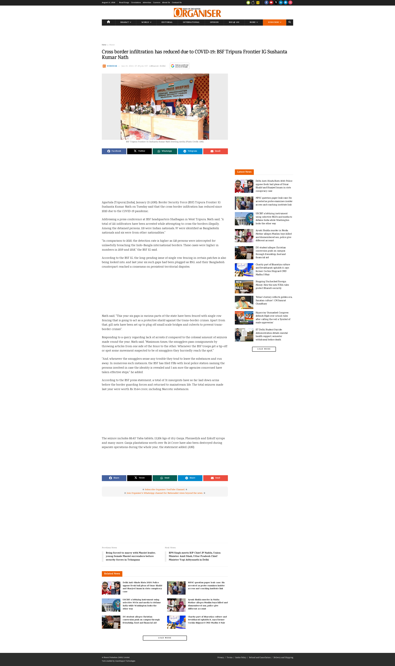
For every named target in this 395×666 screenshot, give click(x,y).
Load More (164, 638)
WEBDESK (112, 66)
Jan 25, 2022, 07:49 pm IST (134, 66)
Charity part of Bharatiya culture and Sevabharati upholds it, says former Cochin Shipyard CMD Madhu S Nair (207, 620)
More (253, 22)
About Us (166, 2)
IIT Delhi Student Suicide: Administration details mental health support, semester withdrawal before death (272, 335)
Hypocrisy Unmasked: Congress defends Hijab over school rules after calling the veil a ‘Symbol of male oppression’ (273, 318)
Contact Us (177, 2)
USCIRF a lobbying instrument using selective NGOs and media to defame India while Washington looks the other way (142, 604)
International (191, 22)
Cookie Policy (240, 657)
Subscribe (273, 22)
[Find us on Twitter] (276, 3)
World (145, 22)
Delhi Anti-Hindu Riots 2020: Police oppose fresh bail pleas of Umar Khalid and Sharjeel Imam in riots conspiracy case (142, 587)
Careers (156, 2)
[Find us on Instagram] (290, 3)
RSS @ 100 (234, 22)
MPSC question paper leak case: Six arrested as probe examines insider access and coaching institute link (206, 586)
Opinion (214, 22)
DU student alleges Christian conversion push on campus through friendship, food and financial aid (141, 620)
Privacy (220, 657)
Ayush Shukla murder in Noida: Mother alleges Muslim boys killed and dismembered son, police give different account (208, 604)
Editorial (167, 22)
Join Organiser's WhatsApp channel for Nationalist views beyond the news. (165, 493)
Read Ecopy (124, 2)
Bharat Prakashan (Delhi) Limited (116, 657)
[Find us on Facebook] (266, 3)
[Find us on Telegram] (286, 3)
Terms (229, 657)
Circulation (136, 2)
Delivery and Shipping (283, 657)
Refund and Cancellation (260, 657)
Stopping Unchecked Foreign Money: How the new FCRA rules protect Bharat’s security (272, 285)
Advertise (147, 2)
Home (104, 45)
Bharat (125, 22)
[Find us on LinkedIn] (281, 3)
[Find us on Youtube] (271, 3)
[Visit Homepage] (197, 12)
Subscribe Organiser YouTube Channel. (165, 489)
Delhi (163, 66)
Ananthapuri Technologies (125, 661)
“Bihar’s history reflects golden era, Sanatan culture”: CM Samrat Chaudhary (274, 301)
